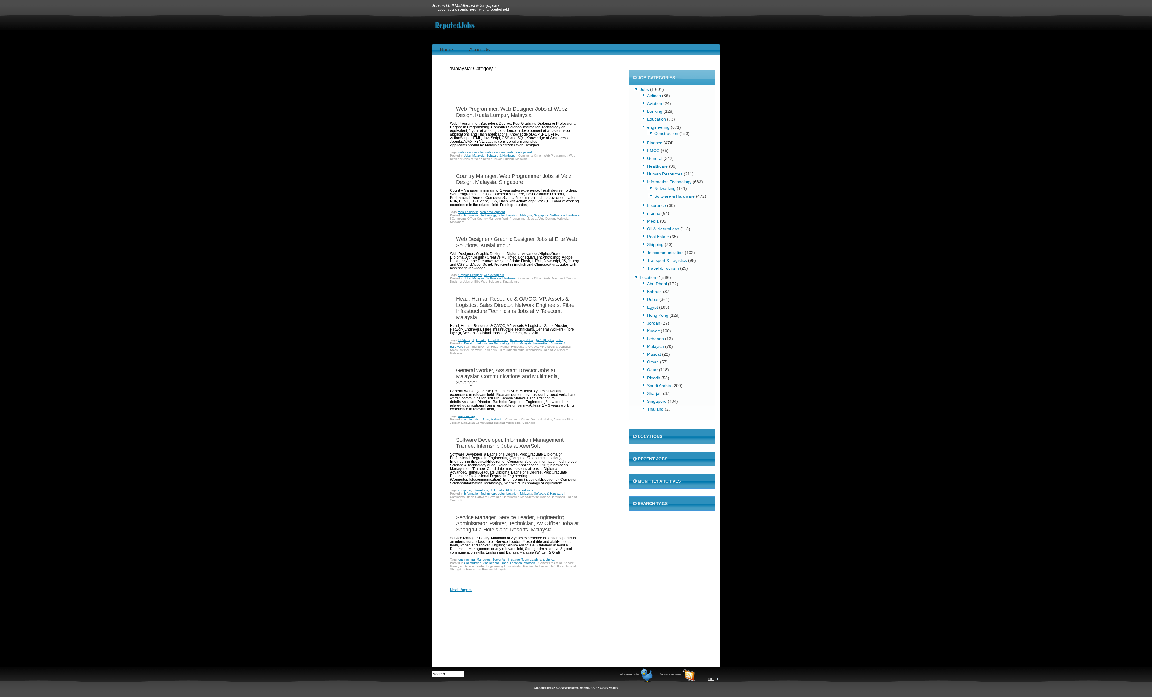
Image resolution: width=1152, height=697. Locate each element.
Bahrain (654, 291)
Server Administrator (506, 559)
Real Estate (658, 236)
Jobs (467, 155)
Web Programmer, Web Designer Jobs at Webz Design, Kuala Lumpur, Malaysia (511, 112)
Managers (483, 559)
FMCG (653, 150)
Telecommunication (665, 252)
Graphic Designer (470, 275)
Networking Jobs (521, 340)
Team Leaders (531, 559)
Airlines (654, 95)
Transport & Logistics (667, 260)
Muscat (654, 354)
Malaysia (478, 155)
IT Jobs (481, 340)
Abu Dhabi (657, 283)
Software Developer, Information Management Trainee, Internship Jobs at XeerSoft (510, 443)
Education (656, 119)
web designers (495, 152)
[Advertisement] (611, 29)
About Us (479, 49)
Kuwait (653, 330)
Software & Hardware (501, 155)
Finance (654, 142)
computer (464, 490)
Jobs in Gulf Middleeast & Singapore (465, 5)
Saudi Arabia (659, 385)
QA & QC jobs (544, 340)
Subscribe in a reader (671, 673)
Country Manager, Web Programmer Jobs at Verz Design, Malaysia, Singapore (514, 179)
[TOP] (711, 679)
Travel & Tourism (663, 268)
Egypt (652, 307)
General (654, 158)
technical (549, 559)
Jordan (653, 323)
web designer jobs (471, 152)
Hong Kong (657, 315)
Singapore (541, 215)
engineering (466, 416)
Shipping (655, 244)
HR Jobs (464, 340)
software (527, 490)
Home (446, 49)
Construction (473, 562)
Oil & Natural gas (663, 228)
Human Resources (664, 174)
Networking (541, 343)
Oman (653, 362)
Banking (470, 343)
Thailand (655, 409)
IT (473, 340)
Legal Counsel (498, 340)
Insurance (656, 205)
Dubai (652, 299)
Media (653, 221)
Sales (559, 340)
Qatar (652, 369)
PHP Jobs (513, 490)
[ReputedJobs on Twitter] (647, 681)
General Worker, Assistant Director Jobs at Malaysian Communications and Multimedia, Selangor (507, 376)
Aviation (654, 103)
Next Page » (461, 590)
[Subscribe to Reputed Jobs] (689, 681)
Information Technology (480, 215)
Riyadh (653, 377)
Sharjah (654, 393)
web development (519, 152)
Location (512, 215)
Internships (480, 490)
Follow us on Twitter (629, 673)
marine (653, 213)
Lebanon (655, 338)
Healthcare (657, 166)
